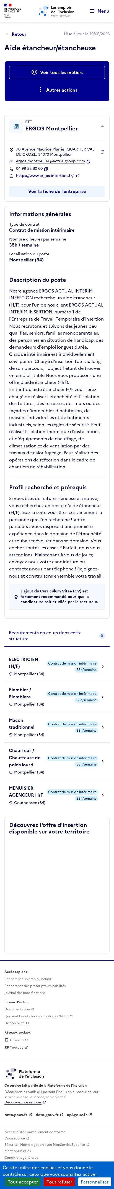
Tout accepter (23, 1182)
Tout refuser (59, 1182)
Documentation (17, 1009)
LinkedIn (16, 1040)
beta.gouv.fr (15, 1115)
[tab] (57, 636)
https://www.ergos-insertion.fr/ (45, 176)
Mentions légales (17, 1151)
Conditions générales (21, 1157)
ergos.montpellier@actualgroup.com (50, 161)
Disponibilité (14, 1023)
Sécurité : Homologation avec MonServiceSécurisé (44, 1144)
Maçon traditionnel (21, 724)
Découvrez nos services (23, 1102)
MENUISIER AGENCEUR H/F (26, 792)
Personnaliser (94, 1182)
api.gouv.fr (77, 1115)
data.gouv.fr (47, 1115)
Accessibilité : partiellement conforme (34, 1132)
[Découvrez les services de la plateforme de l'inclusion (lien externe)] (25, 1072)
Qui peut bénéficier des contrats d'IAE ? (36, 1016)
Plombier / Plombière (20, 693)
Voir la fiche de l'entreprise (57, 191)
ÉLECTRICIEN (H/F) (23, 663)
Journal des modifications (24, 992)
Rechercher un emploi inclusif (27, 979)
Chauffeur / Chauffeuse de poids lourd (24, 757)
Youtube (16, 1047)
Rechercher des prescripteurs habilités (35, 985)
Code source (14, 1138)
